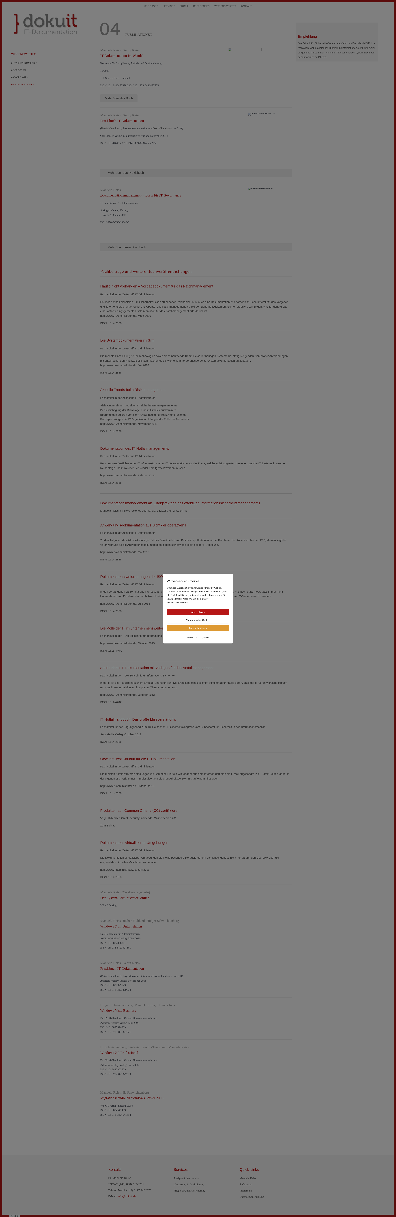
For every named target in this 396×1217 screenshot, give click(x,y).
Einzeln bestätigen (198, 628)
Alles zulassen (198, 612)
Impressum (204, 637)
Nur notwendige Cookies (198, 620)
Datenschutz (192, 637)
